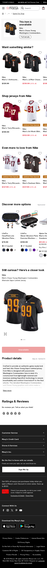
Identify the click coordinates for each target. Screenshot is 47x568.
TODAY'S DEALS (8, 2)
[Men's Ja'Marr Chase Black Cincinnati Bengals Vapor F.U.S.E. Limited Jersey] (32, 63)
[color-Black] (7, 250)
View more (7, 390)
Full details (25, 37)
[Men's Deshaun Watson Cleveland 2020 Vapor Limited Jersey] (32, 163)
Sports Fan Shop (18, 13)
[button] (8, 14)
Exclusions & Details (17, 496)
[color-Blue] (3, 250)
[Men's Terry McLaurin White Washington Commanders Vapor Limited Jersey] (12, 163)
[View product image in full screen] (5, 334)
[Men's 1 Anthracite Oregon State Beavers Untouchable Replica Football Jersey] (12, 63)
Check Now (29, 496)
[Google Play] (27, 526)
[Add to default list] (19, 52)
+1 (37, 250)
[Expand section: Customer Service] (23, 433)
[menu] (3, 8)
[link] (12, 80)
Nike (21, 28)
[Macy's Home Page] (12, 8)
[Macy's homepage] (3, 14)
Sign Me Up (23, 469)
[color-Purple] (34, 250)
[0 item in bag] (43, 8)
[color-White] (41, 255)
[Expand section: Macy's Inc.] (23, 452)
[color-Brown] (11, 250)
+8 (15, 250)
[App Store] (9, 526)
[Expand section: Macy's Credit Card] (23, 439)
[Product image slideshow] (23, 314)
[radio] (4, 250)
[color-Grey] (30, 250)
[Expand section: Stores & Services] (23, 445)
